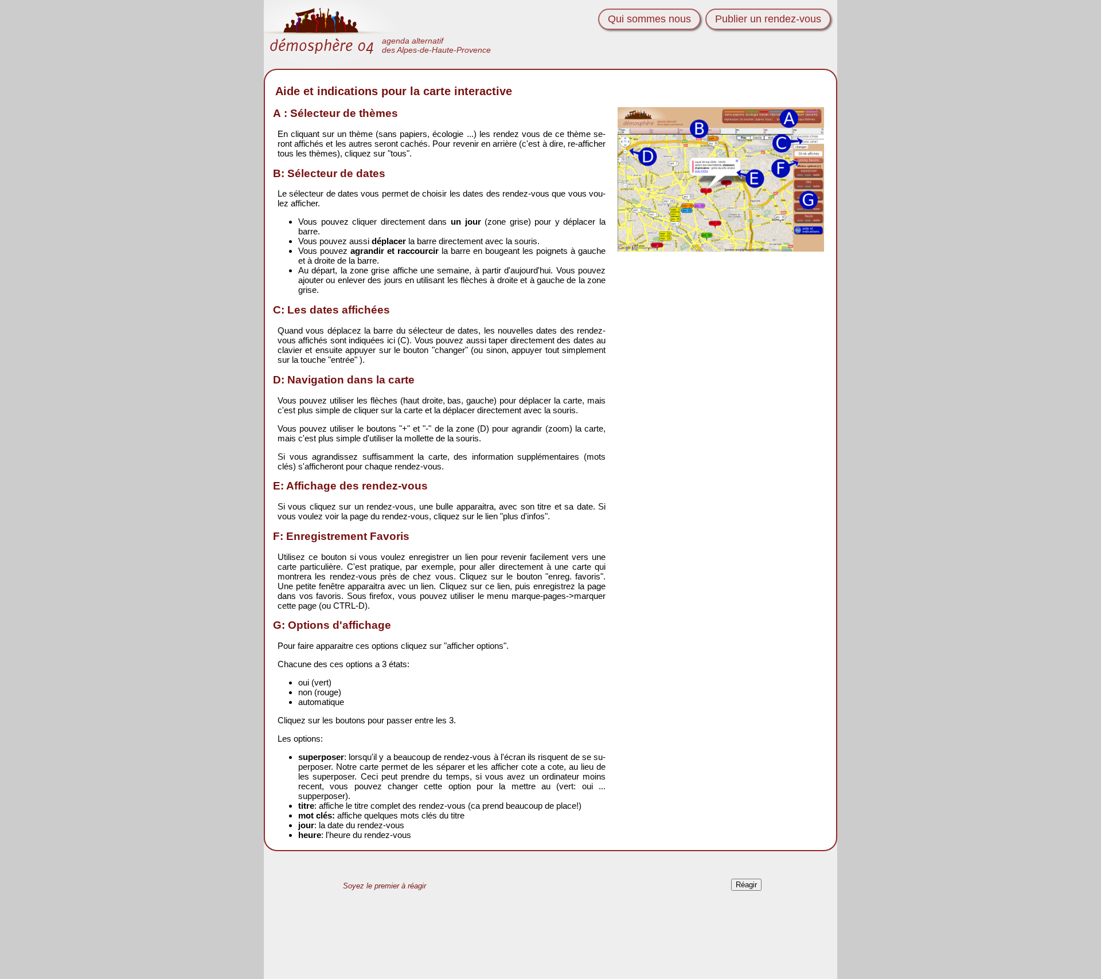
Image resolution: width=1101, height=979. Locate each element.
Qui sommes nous (649, 19)
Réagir (746, 884)
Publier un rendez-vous (768, 19)
